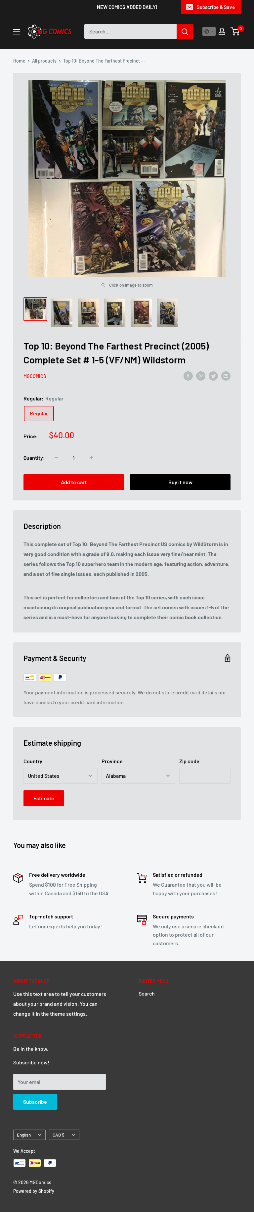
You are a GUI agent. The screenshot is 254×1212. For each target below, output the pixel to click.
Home (19, 61)
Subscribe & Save (216, 7)
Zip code (189, 761)
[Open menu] (16, 31)
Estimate (43, 798)
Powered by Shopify (33, 1191)
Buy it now (180, 482)
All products (44, 61)
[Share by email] (226, 376)
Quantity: (34, 457)
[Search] (185, 31)
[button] (209, 31)
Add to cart (74, 482)
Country (32, 761)
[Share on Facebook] (188, 376)
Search (147, 993)
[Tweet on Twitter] (213, 376)
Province (112, 761)
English (24, 1135)
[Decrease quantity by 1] (56, 458)
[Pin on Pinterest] (200, 376)
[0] (235, 31)
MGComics (34, 376)
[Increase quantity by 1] (91, 458)
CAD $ (58, 1135)
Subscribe (35, 1101)
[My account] (222, 31)
